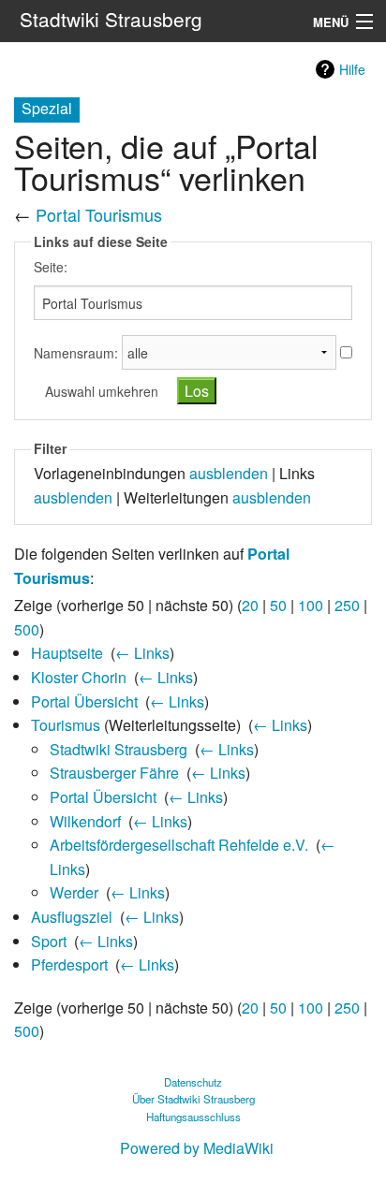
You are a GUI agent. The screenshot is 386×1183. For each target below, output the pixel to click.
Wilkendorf (85, 821)
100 (310, 605)
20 (250, 605)
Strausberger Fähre (114, 772)
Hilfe (352, 69)
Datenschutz (193, 1081)
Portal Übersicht (84, 701)
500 (26, 629)
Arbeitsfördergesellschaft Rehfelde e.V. (179, 844)
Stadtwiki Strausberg (118, 749)
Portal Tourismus (99, 214)
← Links (142, 653)
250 (347, 605)
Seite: (50, 266)
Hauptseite (67, 653)
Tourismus (65, 725)
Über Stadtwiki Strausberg (193, 1098)
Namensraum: (76, 352)
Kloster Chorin (78, 677)
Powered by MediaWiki (197, 1148)
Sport (49, 941)
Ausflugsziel (71, 916)
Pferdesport (69, 964)
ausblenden (228, 473)
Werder (74, 892)
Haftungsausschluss (193, 1116)
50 (278, 605)
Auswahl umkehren (101, 391)
